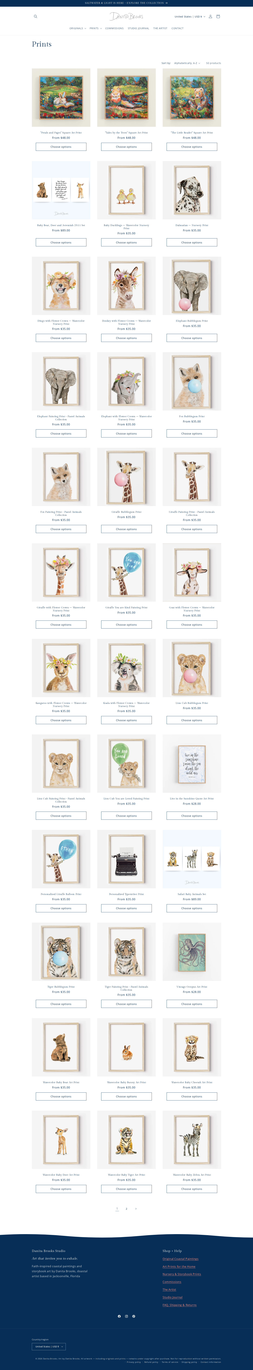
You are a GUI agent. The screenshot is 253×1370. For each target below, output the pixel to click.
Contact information (211, 1362)
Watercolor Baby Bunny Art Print (126, 1082)
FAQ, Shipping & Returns (180, 1305)
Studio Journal (172, 1297)
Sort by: (166, 63)
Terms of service (170, 1362)
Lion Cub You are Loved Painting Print (126, 798)
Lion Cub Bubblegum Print (192, 703)
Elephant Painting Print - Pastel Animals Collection (61, 418)
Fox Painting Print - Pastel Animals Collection (61, 514)
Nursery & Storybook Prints (182, 1274)
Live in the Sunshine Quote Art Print (192, 798)
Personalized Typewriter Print (126, 894)
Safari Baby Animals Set (192, 894)
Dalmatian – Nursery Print (192, 225)
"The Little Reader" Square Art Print (192, 132)
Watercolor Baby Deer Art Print (61, 1175)
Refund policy (151, 1362)
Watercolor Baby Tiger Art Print (126, 1175)
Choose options (61, 146)
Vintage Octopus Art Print (192, 987)
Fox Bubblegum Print (191, 416)
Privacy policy (134, 1362)
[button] (35, 16)
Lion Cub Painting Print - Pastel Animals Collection (61, 800)
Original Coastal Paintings (181, 1259)
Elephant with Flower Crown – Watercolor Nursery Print (126, 418)
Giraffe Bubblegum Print (126, 512)
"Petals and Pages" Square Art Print (61, 132)
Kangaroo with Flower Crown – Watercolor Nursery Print (61, 705)
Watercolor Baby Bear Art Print (61, 1082)
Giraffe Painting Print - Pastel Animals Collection (192, 514)
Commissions (172, 1282)
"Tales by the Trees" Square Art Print (126, 132)
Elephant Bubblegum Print (192, 321)
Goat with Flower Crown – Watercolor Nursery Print (192, 609)
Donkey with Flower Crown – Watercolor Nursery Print (126, 322)
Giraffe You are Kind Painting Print (126, 607)
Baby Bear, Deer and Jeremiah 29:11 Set (61, 225)
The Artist (169, 1289)
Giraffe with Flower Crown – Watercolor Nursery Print (61, 609)
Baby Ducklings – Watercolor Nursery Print (126, 227)
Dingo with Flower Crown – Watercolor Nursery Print (61, 322)
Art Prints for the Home (179, 1266)
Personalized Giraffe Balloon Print (61, 894)
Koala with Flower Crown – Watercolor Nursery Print (126, 705)
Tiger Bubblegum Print (61, 987)
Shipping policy (189, 1362)
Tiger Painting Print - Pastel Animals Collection (126, 988)
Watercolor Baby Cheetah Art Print (191, 1082)
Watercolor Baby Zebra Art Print (192, 1175)
